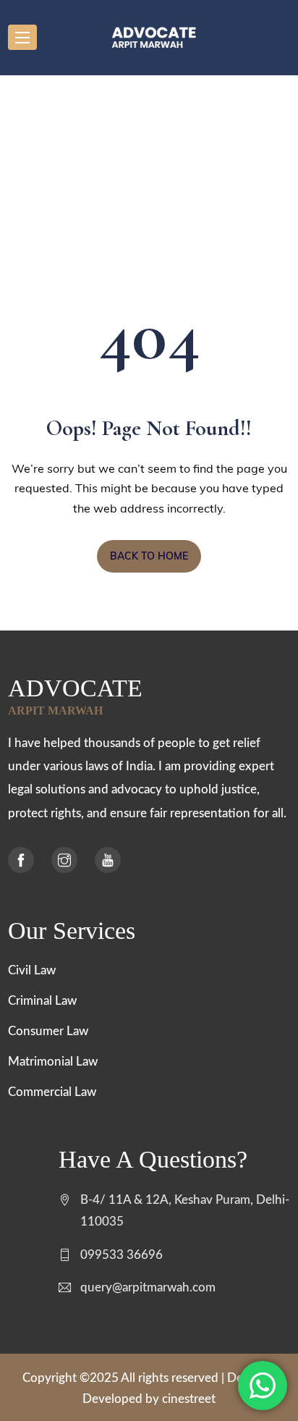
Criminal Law (42, 1001)
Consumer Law (48, 1031)
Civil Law (32, 970)
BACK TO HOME (149, 555)
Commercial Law (52, 1092)
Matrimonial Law (53, 1061)
